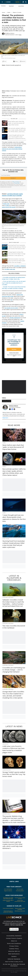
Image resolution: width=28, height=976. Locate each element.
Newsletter (23, 61)
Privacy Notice (17, 183)
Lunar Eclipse (21, 5)
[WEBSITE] (15, 409)
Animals (3, 12)
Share (5, 61)
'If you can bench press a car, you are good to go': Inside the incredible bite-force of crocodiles (13, 283)
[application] (14, 387)
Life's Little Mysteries (8, 889)
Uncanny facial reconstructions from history (20, 901)
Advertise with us (14, 951)
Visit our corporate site (16, 925)
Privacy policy (14, 946)
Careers (14, 956)
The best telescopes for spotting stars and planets (8, 912)
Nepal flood (11, 5)
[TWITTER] (10, 409)
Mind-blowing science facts (20, 911)
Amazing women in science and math (20, 898)
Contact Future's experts (14, 938)
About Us (14, 941)
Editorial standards (14, 959)
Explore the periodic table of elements (8, 901)
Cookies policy (14, 948)
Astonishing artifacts (20, 890)
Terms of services (15, 181)
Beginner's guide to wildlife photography (20, 909)
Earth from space (20, 889)
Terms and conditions (14, 943)
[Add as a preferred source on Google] (14, 929)
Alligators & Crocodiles (17, 12)
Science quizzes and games (8, 908)
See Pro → (18, 1)
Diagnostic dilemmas (8, 890)
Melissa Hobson (10, 33)
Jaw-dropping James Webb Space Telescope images (8, 898)
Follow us (16, 61)
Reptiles (8, 12)
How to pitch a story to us (14, 961)
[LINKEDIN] (12, 409)
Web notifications (14, 954)
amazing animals (6, 401)
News (20, 34)
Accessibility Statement (14, 935)
